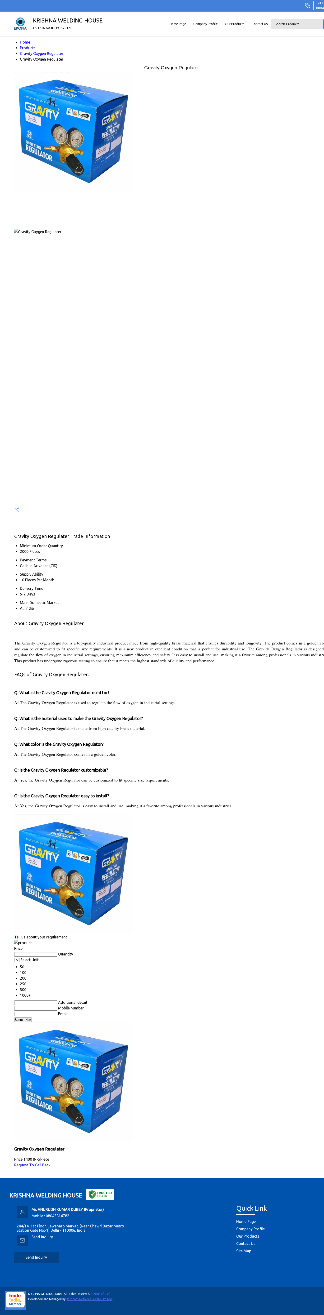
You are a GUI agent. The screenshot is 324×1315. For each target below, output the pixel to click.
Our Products (235, 24)
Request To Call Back (32, 1165)
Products (28, 48)
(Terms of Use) (100, 1293)
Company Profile (205, 24)
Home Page (178, 24)
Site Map (243, 1251)
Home (25, 42)
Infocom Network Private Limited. (89, 1299)
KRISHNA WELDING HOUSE (68, 23)
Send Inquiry (42, 1237)
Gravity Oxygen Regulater (41, 53)
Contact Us (260, 24)
